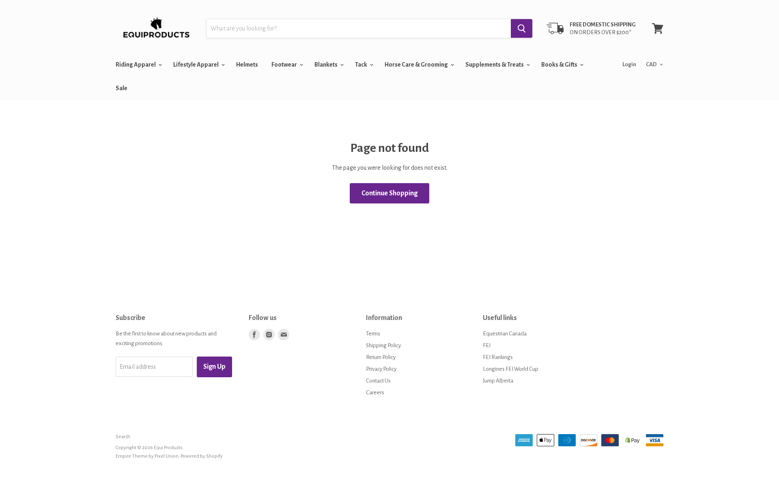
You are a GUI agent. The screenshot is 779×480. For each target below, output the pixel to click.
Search (123, 436)
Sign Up (214, 366)
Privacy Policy (381, 369)
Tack (361, 64)
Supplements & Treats (495, 64)
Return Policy (381, 357)
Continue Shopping (389, 193)
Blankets (326, 64)
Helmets (247, 64)
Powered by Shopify (202, 456)
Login (629, 64)
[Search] (521, 28)
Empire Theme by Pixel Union (147, 456)
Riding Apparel (136, 64)
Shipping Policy (383, 345)
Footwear (284, 64)
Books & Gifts (559, 64)
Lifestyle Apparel (196, 64)
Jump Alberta (498, 381)
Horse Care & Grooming (417, 64)
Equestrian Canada (505, 334)
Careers (375, 392)
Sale (121, 88)
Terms (373, 334)
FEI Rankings (498, 357)
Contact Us (378, 381)
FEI (487, 345)
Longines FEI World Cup (510, 369)
